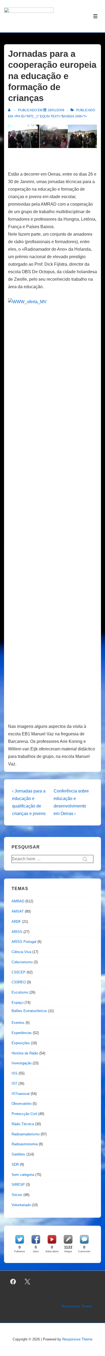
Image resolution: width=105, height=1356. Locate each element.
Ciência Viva (21, 952)
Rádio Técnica (23, 1124)
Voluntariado (21, 1205)
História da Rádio (25, 1053)
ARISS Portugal (24, 942)
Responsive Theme (77, 1306)
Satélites (18, 1154)
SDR (15, 1164)
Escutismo (20, 992)
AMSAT (18, 911)
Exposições (21, 1043)
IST (14, 1083)
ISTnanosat (21, 1094)
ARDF (16, 922)
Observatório (22, 1104)
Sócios (17, 1195)
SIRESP (18, 1185)
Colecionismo (22, 962)
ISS (15, 1073)
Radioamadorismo (26, 1134)
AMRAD (18, 901)
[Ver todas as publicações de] (10, 110)
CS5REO (19, 982)
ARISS (17, 932)
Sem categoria (23, 1175)
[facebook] (13, 1281)
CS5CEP (19, 972)
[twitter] (27, 1281)
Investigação (22, 1063)
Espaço (17, 1003)
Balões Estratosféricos (29, 1011)
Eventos (18, 1023)
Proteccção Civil (24, 1114)
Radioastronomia (25, 1144)
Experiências (22, 1033)
